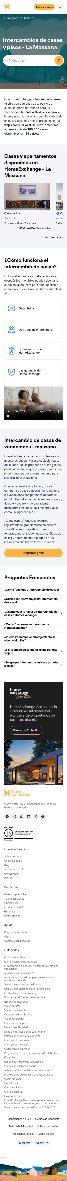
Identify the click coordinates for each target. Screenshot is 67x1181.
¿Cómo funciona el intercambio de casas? (31, 589)
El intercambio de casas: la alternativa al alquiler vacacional (31, 967)
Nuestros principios (15, 894)
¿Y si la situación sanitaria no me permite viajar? (30, 651)
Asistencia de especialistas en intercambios (29, 1070)
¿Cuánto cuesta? (13, 907)
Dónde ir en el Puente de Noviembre (24, 997)
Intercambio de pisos (16, 1023)
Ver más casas (53, 237)
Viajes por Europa (14, 1018)
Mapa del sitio (46, 1133)
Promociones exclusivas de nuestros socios (28, 1074)
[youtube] (43, 816)
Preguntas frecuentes (16, 932)
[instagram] (14, 816)
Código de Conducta (47, 1119)
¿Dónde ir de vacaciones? (19, 973)
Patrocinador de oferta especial (22, 1036)
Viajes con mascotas (16, 1010)
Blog (6, 865)
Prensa (8, 878)
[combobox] (33, 60)
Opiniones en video (15, 957)
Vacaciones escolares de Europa (22, 984)
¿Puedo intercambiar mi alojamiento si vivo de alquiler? (29, 638)
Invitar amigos (12, 915)
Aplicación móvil (13, 869)
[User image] (44, 204)
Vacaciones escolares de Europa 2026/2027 (29, 1107)
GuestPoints (11, 903)
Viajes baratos (12, 1006)
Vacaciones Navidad (16, 1027)
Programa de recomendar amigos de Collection (31, 1053)
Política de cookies (47, 1126)
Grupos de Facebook (16, 1001)
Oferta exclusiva (13, 1087)
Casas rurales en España (18, 1014)
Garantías (9, 911)
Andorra (28, 18)
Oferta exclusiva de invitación (21, 961)
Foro (6, 936)
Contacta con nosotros (17, 940)
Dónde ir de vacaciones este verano (24, 1031)
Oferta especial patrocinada (20, 1066)
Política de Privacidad (21, 1126)
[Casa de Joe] (27, 207)
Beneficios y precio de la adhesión (23, 1061)
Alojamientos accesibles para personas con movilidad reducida (29, 979)
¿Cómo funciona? (14, 898)
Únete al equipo (13, 860)
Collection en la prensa (17, 1048)
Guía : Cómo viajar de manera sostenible (27, 988)
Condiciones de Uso (19, 1119)
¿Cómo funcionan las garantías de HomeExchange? (26, 626)
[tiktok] (21, 816)
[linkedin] (28, 816)
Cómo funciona (13, 1078)
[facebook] (7, 816)
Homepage (11, 18)
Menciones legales (23, 1133)
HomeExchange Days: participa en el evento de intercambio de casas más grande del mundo (31, 1102)
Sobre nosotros (13, 856)
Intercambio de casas (16, 1040)
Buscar (58, 60)
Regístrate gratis (44, 7)
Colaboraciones (13, 1096)
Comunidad (11, 873)
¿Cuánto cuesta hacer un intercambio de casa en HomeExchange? (31, 613)
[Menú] (60, 7)
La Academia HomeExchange (21, 993)
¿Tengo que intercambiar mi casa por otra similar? (31, 664)
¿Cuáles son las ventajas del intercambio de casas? (31, 600)
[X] (36, 816)
